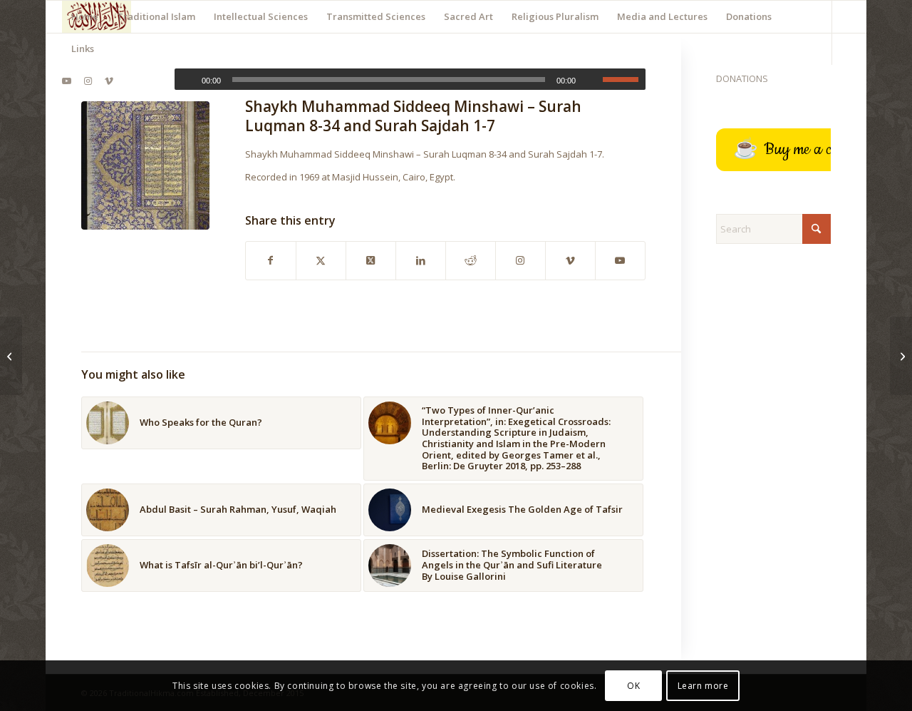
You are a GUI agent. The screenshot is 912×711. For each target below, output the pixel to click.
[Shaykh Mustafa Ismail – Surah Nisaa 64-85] (11, 356)
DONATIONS (742, 78)
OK (633, 686)
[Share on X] (321, 260)
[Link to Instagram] (87, 80)
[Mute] (591, 80)
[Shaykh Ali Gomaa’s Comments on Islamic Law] (901, 356)
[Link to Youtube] (66, 80)
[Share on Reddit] (470, 260)
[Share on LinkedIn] (420, 260)
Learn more (703, 686)
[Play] (186, 80)
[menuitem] (85, 17)
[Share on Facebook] (271, 260)
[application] (410, 79)
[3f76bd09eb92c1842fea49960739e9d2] (145, 165)
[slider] (624, 79)
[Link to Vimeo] (109, 80)
